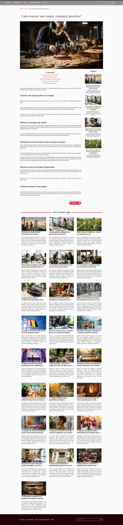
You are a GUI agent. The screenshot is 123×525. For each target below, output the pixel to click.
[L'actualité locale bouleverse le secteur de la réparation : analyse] (61, 256)
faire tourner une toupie (52, 101)
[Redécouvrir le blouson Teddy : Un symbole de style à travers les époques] (89, 289)
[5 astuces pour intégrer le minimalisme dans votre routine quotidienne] (61, 455)
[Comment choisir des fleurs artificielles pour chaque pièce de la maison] (89, 422)
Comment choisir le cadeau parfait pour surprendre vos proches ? (59, 300)
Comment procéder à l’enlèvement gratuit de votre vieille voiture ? (32, 300)
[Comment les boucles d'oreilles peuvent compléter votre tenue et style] (61, 422)
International (17, 2)
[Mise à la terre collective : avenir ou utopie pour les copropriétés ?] (93, 143)
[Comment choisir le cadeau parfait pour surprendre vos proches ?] (61, 289)
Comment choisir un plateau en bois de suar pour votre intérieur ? (89, 365)
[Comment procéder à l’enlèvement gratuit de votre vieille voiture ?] (34, 289)
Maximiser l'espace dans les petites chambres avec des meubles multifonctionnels (32, 465)
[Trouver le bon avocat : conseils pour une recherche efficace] (61, 322)
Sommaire (50, 72)
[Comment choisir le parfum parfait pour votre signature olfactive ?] (34, 355)
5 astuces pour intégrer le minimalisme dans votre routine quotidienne (61, 465)
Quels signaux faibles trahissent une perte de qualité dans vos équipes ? (34, 267)
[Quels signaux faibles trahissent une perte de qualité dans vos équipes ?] (34, 256)
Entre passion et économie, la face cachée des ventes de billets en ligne (93, 130)
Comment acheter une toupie (50, 83)
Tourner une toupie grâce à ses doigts (50, 75)
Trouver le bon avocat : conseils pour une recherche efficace (61, 332)
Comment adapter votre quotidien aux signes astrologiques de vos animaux (60, 400)
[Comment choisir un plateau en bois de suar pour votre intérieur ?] (89, 355)
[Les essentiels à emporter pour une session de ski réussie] (89, 256)
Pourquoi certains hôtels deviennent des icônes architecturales (93, 87)
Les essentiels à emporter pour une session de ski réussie (88, 266)
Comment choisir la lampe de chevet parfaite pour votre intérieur (88, 400)
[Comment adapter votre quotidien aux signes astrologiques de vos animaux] (61, 389)
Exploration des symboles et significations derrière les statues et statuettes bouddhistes (89, 465)
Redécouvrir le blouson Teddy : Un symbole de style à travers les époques (89, 300)
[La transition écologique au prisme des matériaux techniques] (93, 100)
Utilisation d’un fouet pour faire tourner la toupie (50, 79)
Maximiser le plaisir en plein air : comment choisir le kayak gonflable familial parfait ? (89, 333)
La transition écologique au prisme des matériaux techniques (93, 108)
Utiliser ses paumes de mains (50, 77)
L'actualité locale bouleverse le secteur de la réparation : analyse (60, 267)
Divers (45, 2)
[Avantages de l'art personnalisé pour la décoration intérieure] (34, 422)
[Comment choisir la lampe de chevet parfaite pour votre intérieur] (89, 389)
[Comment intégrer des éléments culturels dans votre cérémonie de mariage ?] (34, 389)
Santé (25, 2)
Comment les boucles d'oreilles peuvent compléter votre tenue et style (61, 433)
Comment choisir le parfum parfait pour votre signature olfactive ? (32, 365)
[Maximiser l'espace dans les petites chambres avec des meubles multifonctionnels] (34, 455)
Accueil (21, 8)
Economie (7, 2)
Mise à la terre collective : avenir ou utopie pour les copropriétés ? (93, 151)
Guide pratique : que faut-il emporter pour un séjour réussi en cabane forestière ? (61, 365)
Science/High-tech (35, 2)
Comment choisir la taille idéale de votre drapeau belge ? (33, 332)
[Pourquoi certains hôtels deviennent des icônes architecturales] (93, 79)
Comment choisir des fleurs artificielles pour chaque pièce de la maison (88, 433)
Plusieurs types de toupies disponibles (50, 81)
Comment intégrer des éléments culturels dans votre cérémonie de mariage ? (34, 400)
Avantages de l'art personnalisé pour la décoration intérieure (33, 432)
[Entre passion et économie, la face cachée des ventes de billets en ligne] (93, 122)
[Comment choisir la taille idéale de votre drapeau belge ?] (34, 322)
